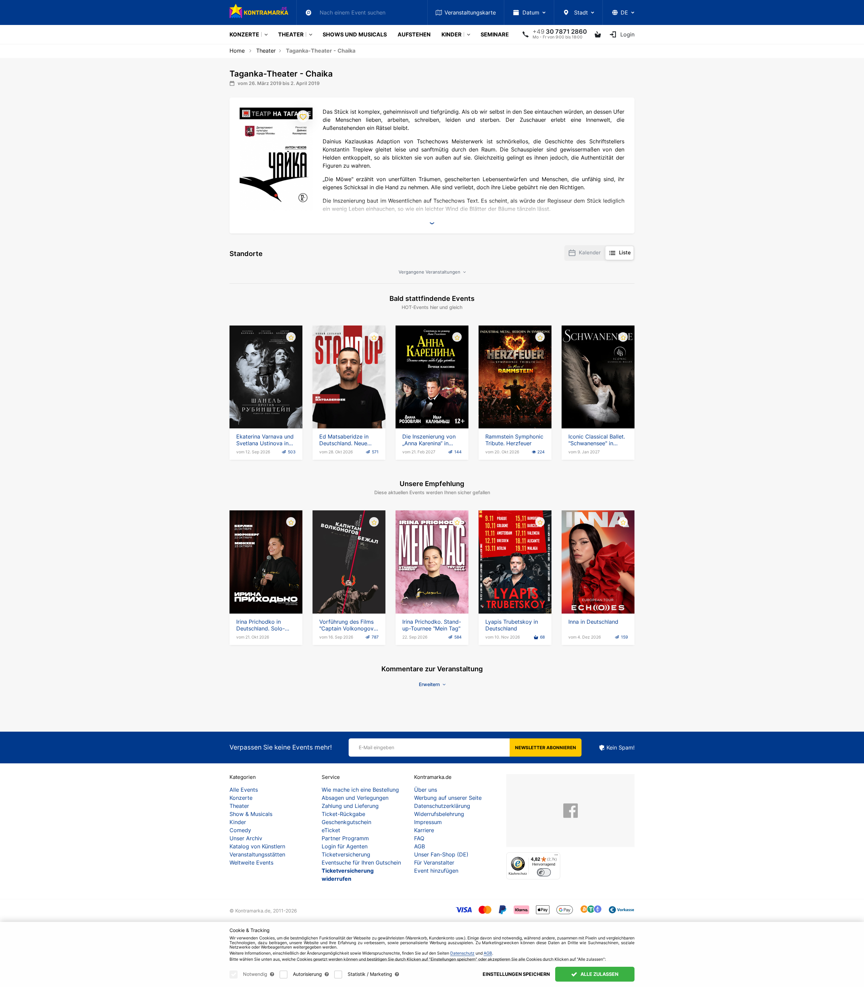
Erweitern (430, 684)
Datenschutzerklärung (442, 805)
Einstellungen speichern (516, 974)
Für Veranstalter (434, 862)
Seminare (495, 34)
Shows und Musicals (355, 34)
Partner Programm (345, 838)
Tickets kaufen (266, 409)
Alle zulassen (598, 974)
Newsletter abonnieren (545, 747)
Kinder (451, 34)
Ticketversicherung (346, 854)
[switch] (544, 872)
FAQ (419, 838)
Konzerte (244, 34)
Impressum (428, 822)
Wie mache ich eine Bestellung (360, 789)
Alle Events (244, 789)
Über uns (425, 789)
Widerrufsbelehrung (439, 814)
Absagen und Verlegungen (355, 797)
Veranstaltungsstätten (257, 854)
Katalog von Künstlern (257, 846)
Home (237, 50)
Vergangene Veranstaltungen (430, 272)
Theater (291, 34)
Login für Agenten (345, 846)
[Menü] (556, 856)
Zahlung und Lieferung (350, 805)
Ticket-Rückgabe (343, 814)
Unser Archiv (246, 838)
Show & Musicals (251, 814)
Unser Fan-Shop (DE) (441, 854)
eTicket (331, 830)
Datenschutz (462, 953)
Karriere (424, 830)
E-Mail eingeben (376, 747)
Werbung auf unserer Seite (448, 797)
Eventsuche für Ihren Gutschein (361, 862)
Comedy (240, 830)
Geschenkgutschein (346, 822)
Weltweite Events (251, 862)
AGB (419, 846)
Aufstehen (414, 34)
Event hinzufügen (436, 870)
